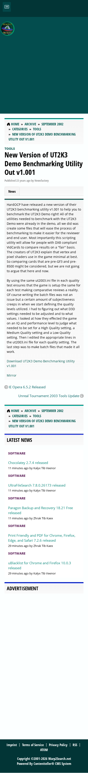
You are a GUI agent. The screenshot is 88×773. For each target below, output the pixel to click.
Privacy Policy (58, 745)
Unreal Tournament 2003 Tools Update (48, 396)
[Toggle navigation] (7, 7)
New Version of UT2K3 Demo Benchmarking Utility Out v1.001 (44, 163)
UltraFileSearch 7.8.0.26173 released (36, 485)
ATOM (44, 749)
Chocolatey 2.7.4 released (28, 462)
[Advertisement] (44, 63)
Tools (10, 148)
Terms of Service (33, 745)
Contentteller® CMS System (52, 763)
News (12, 191)
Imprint (12, 745)
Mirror (11, 375)
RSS (75, 745)
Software (16, 453)
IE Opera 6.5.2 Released (27, 387)
